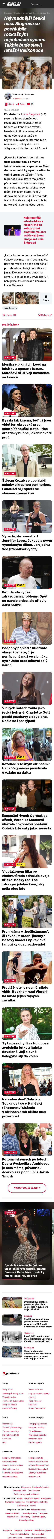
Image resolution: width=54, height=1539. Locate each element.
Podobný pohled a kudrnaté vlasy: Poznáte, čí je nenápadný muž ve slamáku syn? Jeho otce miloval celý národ (25, 656)
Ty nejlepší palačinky (37, 1424)
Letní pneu (43, 1513)
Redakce (28, 1530)
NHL (4, 1442)
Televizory (25, 1517)
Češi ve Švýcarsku (10, 1469)
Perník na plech (35, 1442)
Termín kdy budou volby (13, 1401)
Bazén (19, 1498)
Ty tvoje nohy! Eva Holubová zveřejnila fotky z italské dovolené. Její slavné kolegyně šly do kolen (25, 1049)
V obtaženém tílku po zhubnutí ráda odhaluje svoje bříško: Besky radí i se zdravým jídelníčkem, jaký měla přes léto (26, 879)
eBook (11, 104)
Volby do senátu (9, 1404)
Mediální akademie (42, 1530)
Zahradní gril (22, 1505)
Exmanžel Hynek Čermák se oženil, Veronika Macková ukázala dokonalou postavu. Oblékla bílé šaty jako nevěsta (26, 822)
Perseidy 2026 (19, 1490)
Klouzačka (20, 1502)
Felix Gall (32, 1404)
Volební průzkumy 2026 (12, 1393)
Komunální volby (9, 1408)
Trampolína (46, 1498)
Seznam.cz (36, 4)
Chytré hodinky (38, 1517)
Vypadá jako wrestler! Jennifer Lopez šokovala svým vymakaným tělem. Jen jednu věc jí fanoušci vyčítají (27, 542)
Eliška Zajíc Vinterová (23, 94)
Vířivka (33, 1505)
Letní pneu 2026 (35, 1458)
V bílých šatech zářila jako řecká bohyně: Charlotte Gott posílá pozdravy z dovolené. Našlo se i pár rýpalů (26, 714)
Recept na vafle (35, 1439)
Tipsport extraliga (10, 1431)
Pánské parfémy (26, 1520)
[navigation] (3, 4)
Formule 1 (6, 1439)
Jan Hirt (31, 1397)
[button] (27, 73)
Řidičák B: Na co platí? (38, 1469)
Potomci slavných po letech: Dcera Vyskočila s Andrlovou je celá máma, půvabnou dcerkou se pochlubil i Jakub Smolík (26, 1167)
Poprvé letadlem (9, 1461)
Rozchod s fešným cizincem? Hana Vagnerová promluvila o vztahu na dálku (26, 768)
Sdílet (22, 104)
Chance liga (7, 1424)
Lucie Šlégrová (30, 114)
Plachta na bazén (31, 1498)
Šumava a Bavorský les (12, 1465)
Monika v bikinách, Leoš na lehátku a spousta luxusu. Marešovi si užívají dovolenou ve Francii (26, 370)
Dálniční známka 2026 (38, 1461)
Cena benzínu (34, 1490)
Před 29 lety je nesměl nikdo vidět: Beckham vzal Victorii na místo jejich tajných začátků (25, 994)
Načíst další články (27, 1188)
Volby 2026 (7, 1389)
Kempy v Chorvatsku (11, 1458)
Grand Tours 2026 (36, 1408)
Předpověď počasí (40, 1487)
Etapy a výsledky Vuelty (39, 1393)
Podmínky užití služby (19, 1534)
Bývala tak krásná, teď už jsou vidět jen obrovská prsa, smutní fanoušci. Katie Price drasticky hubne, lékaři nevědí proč (27, 428)
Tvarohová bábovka (37, 1435)
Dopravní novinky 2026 (38, 1465)
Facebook (7, 1530)
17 (32, 104)
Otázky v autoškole (37, 1473)
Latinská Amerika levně (12, 1473)
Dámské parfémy (29, 1513)
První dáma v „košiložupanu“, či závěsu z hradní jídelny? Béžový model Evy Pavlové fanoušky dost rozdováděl (25, 938)
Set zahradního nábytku (36, 1502)
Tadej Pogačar (34, 1401)
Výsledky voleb (9, 1397)
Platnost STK (34, 1476)
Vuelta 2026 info (35, 1389)
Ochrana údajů (38, 1534)
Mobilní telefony (38, 1510)
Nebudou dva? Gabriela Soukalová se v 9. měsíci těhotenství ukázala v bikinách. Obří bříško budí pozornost (24, 1107)
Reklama (18, 1530)
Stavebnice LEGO (12, 1513)
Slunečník (9, 1502)
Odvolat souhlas (15, 1538)
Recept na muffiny (36, 1427)
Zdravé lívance (34, 1431)
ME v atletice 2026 (10, 1435)
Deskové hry (13, 1517)
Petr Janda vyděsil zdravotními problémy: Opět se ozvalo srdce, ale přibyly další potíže (25, 598)
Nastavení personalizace (35, 1538)
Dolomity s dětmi (10, 1476)
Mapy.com (26, 1487)
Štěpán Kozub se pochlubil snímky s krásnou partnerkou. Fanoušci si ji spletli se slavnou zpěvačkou (26, 486)
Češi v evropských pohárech (26, 1494)
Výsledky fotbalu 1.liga (12, 1427)
